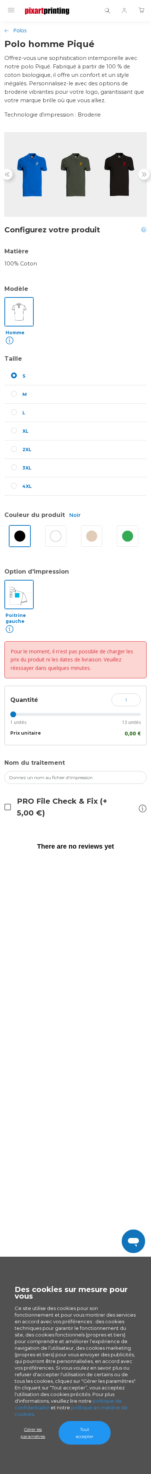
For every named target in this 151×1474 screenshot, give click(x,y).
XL (25, 431)
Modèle (16, 288)
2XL (27, 449)
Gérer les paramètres (33, 1433)
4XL (27, 486)
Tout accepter (84, 1433)
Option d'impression (36, 571)
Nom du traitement (34, 762)
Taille (13, 358)
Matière (16, 251)
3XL (27, 468)
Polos (20, 30)
